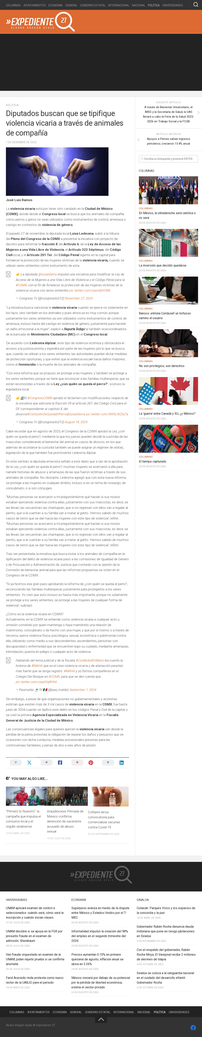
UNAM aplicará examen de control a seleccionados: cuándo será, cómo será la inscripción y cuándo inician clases (35, 912)
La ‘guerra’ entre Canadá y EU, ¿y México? (167, 413)
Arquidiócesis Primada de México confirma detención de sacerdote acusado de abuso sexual (65, 821)
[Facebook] (193, 1027)
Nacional (138, 5)
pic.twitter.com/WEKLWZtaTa (107, 414)
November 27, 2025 (79, 298)
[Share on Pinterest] (82, 762)
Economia (56, 5)
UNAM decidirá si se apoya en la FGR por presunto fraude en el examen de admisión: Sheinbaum (34, 936)
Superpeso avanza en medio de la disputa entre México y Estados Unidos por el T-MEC (100, 912)
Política (154, 5)
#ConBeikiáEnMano (90, 660)
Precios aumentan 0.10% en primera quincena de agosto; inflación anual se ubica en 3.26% (97, 959)
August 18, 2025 (76, 422)
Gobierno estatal (93, 5)
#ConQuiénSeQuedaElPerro (47, 414)
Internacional (118, 5)
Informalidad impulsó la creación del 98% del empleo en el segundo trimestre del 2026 (99, 936)
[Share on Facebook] (52, 762)
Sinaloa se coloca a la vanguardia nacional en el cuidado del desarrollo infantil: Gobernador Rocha (165, 977)
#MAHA (37, 666)
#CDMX (21, 285)
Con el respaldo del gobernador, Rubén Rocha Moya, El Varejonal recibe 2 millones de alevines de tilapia (166, 954)
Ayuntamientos (34, 5)
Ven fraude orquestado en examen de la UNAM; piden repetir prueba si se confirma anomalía (35, 959)
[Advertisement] (101, 63)
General (71, 5)
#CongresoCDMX (39, 398)
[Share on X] (21, 762)
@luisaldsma (47, 274)
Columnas (13, 5)
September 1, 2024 (82, 690)
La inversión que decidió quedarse (162, 265)
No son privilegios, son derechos (161, 366)
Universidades (172, 5)
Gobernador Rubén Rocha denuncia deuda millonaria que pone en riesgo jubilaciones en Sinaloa (166, 931)
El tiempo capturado (152, 461)
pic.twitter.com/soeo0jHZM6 (89, 290)
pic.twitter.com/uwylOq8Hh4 (36, 682)
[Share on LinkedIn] (113, 762)
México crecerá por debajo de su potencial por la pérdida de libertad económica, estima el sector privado (100, 982)
